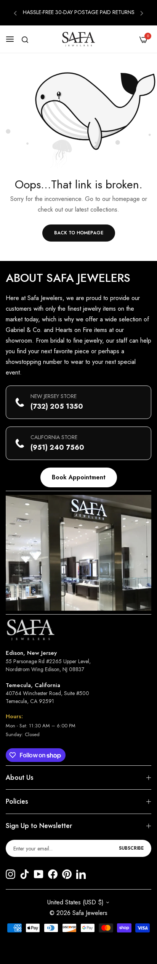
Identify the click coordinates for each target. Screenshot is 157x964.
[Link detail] (10, 875)
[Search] (25, 39)
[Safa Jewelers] (78, 39)
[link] (78, 553)
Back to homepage (78, 232)
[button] (15, 12)
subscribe (131, 848)
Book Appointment (79, 477)
